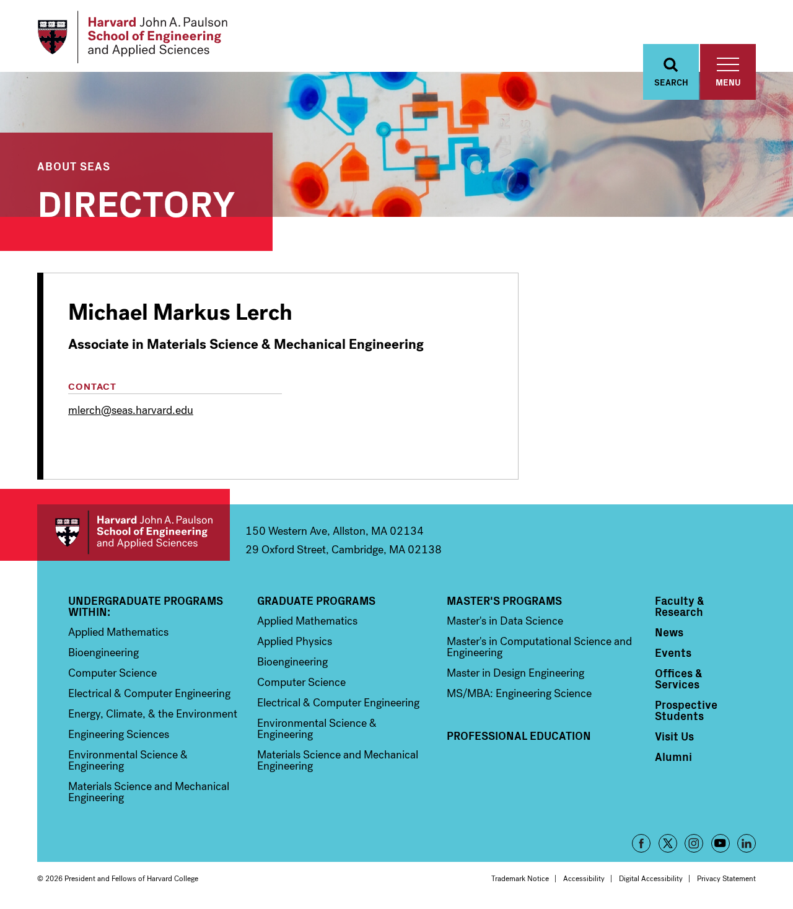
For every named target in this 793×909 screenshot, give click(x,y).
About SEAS (73, 165)
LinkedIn (746, 843)
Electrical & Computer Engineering (149, 693)
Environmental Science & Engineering (128, 760)
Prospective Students (686, 710)
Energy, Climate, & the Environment (152, 713)
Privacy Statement (726, 879)
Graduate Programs (316, 600)
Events (673, 652)
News (669, 632)
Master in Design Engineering (515, 672)
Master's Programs (504, 600)
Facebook (641, 843)
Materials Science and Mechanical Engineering (148, 792)
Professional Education (519, 735)
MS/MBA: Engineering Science (519, 693)
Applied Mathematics (118, 632)
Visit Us (674, 736)
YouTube (720, 843)
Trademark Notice (520, 879)
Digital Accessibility (651, 879)
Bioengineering (103, 652)
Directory (136, 201)
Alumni (673, 756)
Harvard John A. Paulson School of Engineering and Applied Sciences (133, 532)
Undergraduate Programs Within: (145, 606)
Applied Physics (294, 641)
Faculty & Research (679, 606)
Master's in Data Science (505, 620)
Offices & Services (679, 678)
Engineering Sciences (118, 734)
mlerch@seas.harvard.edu (130, 410)
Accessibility (584, 879)
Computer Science (112, 672)
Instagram (694, 843)
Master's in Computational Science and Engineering (539, 647)
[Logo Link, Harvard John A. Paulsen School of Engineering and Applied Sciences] (132, 37)
